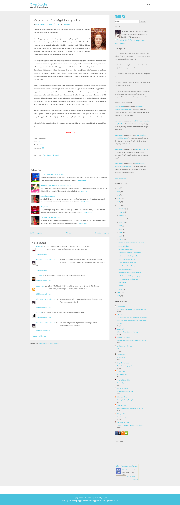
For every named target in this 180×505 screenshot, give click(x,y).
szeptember (122, 219)
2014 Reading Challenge (126, 465)
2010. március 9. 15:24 (43, 294)
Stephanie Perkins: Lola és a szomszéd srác (130, 408)
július (120, 225)
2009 (118, 292)
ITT (39, 142)
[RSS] (123, 17)
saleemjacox (119, 107)
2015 (118, 188)
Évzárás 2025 (121, 357)
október (121, 215)
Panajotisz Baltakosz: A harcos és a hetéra (129, 425)
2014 (118, 191)
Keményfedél (121, 354)
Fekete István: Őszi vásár (126, 249)
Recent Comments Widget (120, 178)
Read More (82, 180)
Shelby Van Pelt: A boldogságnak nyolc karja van (131, 340)
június (120, 229)
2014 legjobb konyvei (142, 149)
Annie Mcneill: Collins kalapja (127, 266)
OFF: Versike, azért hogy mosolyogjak (130, 276)
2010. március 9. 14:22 (43, 270)
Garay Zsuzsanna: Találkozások (128, 279)
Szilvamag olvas (122, 397)
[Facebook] (119, 17)
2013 (118, 195)
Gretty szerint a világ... (123, 422)
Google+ (57, 155)
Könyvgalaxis (121, 371)
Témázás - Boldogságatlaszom (126, 366)
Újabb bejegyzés (36, 233)
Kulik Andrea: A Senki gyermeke (128, 256)
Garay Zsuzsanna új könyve (127, 259)
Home (148, 4)
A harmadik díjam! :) (125, 246)
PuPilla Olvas (121, 306)
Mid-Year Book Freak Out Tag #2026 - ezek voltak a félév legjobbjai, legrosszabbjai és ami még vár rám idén (132, 320)
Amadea (39, 276)
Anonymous (119, 121)
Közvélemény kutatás (125, 269)
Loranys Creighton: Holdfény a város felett (131, 242)
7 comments (66, 24)
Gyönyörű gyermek (122, 383)
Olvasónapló (121, 329)
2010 (118, 205)
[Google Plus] (116, 17)
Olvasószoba (39, 4)
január (121, 289)
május (121, 232)
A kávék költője (121, 417)
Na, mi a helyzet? (122, 374)
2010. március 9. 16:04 (43, 317)
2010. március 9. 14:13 (43, 254)
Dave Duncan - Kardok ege (125, 391)
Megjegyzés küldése (39, 336)
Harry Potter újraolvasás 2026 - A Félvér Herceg (131, 309)
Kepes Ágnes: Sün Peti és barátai (52, 175)
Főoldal (68, 233)
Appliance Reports (112, 501)
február (121, 285)
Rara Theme (72, 501)
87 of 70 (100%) (131, 476)
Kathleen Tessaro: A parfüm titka (52, 217)
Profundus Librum (122, 388)
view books (135, 479)
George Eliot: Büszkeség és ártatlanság (130, 252)
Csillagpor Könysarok (123, 414)
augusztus (122, 222)
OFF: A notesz (123, 282)
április (121, 236)
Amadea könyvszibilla (123, 380)
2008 (118, 296)
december (122, 208)
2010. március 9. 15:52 (43, 307)
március (121, 239)
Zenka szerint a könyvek (124, 346)
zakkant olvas (121, 315)
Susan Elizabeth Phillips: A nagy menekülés (56, 185)
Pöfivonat (124, 470)
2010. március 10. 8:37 (43, 331)
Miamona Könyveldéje (123, 337)
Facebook (47, 155)
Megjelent (44, 207)
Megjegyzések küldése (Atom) (49, 343)
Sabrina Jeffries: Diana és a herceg (127, 332)
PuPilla (39, 312)
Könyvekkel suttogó (123, 363)
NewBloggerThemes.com (97, 501)
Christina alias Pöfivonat (45, 260)
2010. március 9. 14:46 (43, 281)
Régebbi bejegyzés (102, 233)
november (122, 212)
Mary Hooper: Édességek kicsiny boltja (57, 20)
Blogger (104, 498)
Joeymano (40, 286)
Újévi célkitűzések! (122, 349)
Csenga (39, 246)
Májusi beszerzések (48, 196)
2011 (118, 202)
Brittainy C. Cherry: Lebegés (125, 400)
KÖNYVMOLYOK (122, 405)
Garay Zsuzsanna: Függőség (127, 262)
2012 (118, 198)
